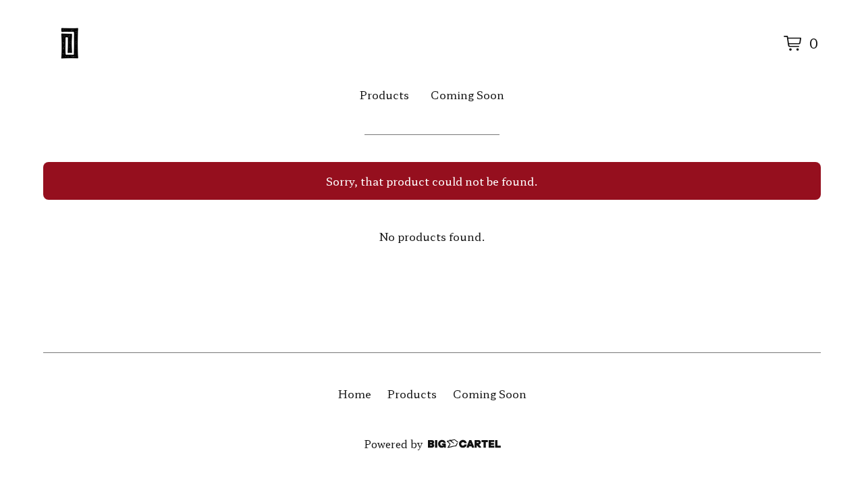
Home (354, 393)
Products (384, 94)
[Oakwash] (70, 43)
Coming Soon (467, 94)
